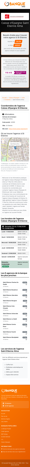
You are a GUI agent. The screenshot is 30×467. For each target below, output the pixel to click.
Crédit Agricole (5, 431)
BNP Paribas (4, 434)
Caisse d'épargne (5, 442)
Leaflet (13, 160)
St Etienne (7, 99)
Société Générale (5, 436)
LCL (2, 439)
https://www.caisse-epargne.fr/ (18, 129)
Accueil (4, 97)
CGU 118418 (4, 421)
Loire (23, 97)
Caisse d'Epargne (14, 97)
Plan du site (4, 416)
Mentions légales (5, 419)
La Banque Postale (6, 428)
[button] (15, 147)
